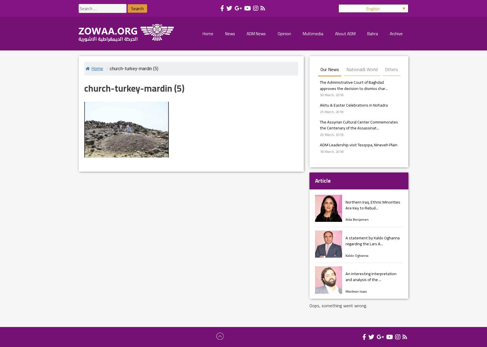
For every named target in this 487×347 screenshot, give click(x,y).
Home (97, 68)
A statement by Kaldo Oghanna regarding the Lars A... (373, 241)
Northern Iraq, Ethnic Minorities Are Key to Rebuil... (373, 205)
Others (391, 69)
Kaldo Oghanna (357, 255)
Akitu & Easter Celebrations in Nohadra (354, 105)
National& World (362, 69)
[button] (373, 8)
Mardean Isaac (356, 291)
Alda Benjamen (357, 219)
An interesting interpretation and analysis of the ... (371, 277)
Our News (329, 69)
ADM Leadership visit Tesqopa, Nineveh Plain (358, 145)
